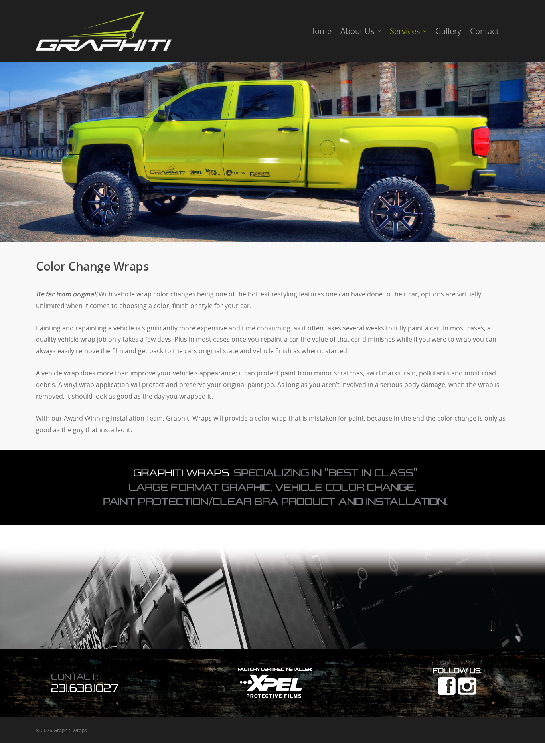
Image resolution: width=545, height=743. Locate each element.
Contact (484, 31)
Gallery (448, 31)
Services (405, 31)
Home (320, 31)
